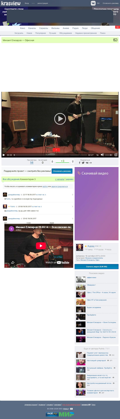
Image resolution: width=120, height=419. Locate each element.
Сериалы (43, 28)
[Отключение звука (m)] (102, 155)
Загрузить (18, 33)
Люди (85, 28)
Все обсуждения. (11, 179)
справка (50, 405)
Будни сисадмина (94, 307)
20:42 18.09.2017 (29, 218)
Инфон (65, 409)
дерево (69, 179)
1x (97, 155)
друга (109, 249)
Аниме (66, 28)
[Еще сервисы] (90, 162)
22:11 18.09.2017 (29, 195)
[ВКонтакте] (86, 162)
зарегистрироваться (59, 186)
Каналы (32, 28)
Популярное (40, 33)
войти (45, 186)
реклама (57, 405)
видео (90, 249)
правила (42, 405)
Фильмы (55, 28)
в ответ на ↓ (41, 195)
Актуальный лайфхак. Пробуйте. (99, 368)
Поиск (103, 33)
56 (31, 162)
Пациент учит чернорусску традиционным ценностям (97, 354)
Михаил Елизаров (87, 260)
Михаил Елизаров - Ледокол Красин (101, 337)
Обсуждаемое (65, 33)
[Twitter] (82, 162)
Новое (29, 33)
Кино (22, 28)
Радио (75, 28)
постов (100, 249)
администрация (31, 405)
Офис (97, 260)
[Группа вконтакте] (93, 5)
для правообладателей (71, 405)
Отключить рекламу (111, 3)
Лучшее (52, 33)
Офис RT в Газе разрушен (97, 300)
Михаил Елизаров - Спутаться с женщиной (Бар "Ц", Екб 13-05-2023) (101, 331)
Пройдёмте (91, 315)
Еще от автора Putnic (96, 348)
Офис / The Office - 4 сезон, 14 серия (101, 292)
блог (94, 405)
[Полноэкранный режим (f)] (116, 155)
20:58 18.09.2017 (24, 206)
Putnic (90, 246)
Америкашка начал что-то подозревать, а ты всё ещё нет (99, 376)
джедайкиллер (14, 195)
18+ (98, 3)
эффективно (91, 277)
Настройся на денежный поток (99, 383)
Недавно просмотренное (86, 33)
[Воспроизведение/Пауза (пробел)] (4, 155)
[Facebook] (79, 162)
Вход (27, 3)
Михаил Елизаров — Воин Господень (101, 322)
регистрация (43, 3)
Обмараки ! (91, 285)
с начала (59, 179)
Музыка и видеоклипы (94, 258)
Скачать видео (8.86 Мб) (96, 266)
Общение (95, 28)
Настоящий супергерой (96, 360)
